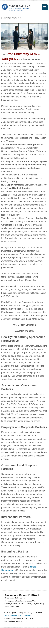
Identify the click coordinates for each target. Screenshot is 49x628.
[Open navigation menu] (45, 7)
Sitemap (27, 615)
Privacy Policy (16, 615)
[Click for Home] (16, 7)
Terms (7, 615)
